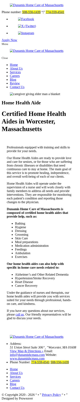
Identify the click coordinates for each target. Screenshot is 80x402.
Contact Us (17, 87)
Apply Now (9, 40)
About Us (16, 68)
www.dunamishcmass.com (27, 358)
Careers (15, 76)
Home (14, 64)
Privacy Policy (51, 394)
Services (15, 72)
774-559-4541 (55, 12)
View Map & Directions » (26, 351)
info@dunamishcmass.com (27, 355)
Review (15, 83)
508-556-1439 (31, 12)
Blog (13, 79)
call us (20, 314)
